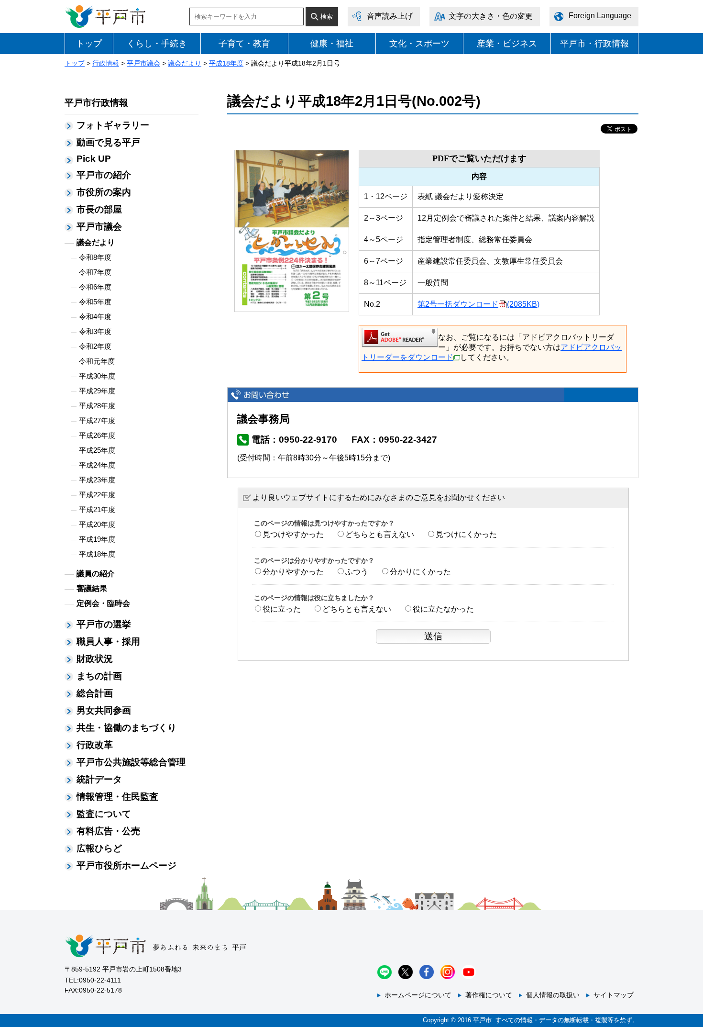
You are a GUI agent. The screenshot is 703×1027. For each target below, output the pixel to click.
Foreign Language (600, 15)
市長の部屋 (99, 209)
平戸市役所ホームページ (126, 865)
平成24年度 (97, 465)
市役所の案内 (104, 192)
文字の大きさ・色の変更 (491, 16)
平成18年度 (226, 63)
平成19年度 (97, 539)
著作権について (488, 995)
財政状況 (95, 659)
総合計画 (95, 693)
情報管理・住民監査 (117, 797)
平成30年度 (97, 376)
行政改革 (95, 745)
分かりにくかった (420, 572)
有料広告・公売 (108, 831)
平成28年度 (97, 406)
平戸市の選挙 (104, 624)
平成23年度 (97, 480)
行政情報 (105, 63)
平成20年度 (97, 524)
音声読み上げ (390, 16)
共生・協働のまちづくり (126, 728)
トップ (89, 43)
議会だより (184, 63)
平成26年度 (97, 435)
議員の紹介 (96, 573)
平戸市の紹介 (104, 175)
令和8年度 (95, 257)
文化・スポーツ (419, 43)
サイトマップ (613, 995)
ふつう (356, 572)
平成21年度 (97, 509)
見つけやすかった (293, 534)
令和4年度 (95, 317)
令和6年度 (95, 287)
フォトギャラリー (113, 125)
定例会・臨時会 (103, 603)
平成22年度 (97, 495)
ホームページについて (417, 995)
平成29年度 (97, 391)
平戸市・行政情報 (594, 43)
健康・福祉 (331, 43)
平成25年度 (97, 450)
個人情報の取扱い (553, 995)
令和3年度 (95, 331)
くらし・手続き (157, 43)
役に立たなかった (443, 609)
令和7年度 (95, 272)
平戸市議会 (143, 63)
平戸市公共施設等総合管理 (131, 762)
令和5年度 (95, 302)
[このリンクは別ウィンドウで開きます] (400, 337)
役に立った (282, 609)
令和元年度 (97, 361)
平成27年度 (97, 420)
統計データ (99, 779)
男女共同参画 (104, 710)
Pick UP (94, 159)
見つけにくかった (466, 534)
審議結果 (92, 588)
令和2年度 (95, 346)
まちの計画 (99, 676)
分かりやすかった (293, 572)
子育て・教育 (244, 43)
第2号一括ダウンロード (478, 304)
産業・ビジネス (507, 43)
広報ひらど (99, 848)
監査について (104, 814)
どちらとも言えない (379, 534)
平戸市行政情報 (96, 103)
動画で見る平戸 (108, 142)
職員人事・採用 (108, 641)
